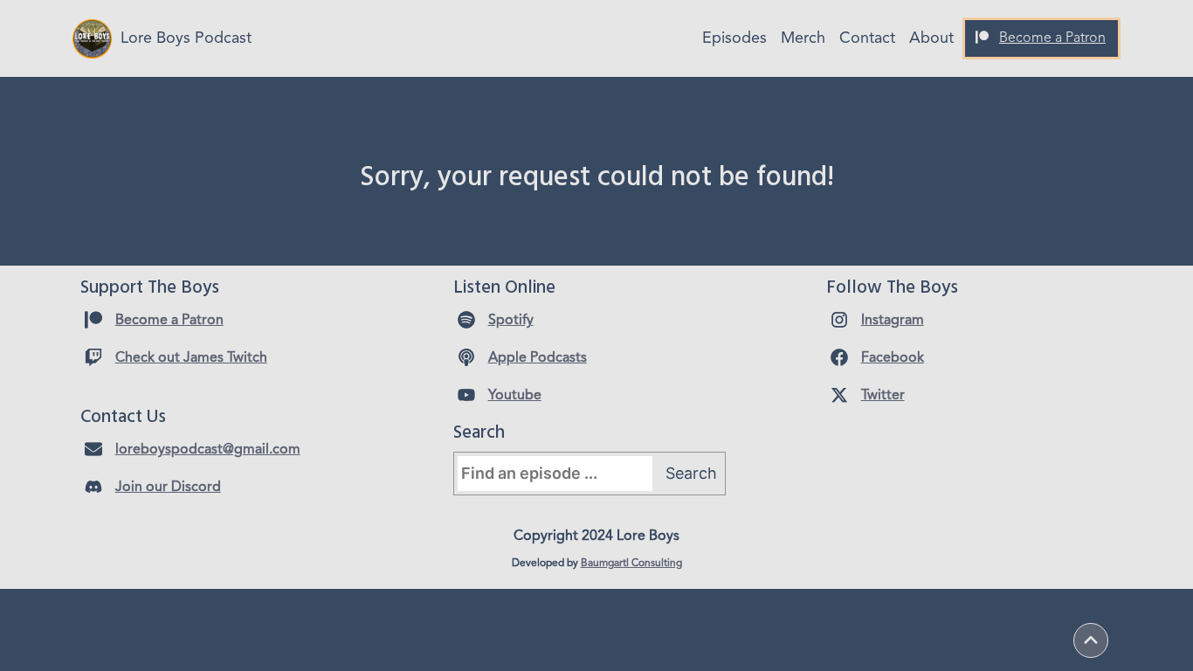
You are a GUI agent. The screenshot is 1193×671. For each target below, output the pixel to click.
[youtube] (466, 395)
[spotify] (466, 320)
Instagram (892, 321)
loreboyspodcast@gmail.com (207, 450)
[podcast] (466, 357)
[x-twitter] (839, 395)
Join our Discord (168, 488)
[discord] (93, 487)
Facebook (892, 358)
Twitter (883, 396)
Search (691, 473)
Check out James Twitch (191, 358)
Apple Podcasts (537, 358)
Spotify (511, 321)
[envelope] (93, 449)
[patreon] (982, 37)
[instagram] (839, 320)
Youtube (514, 396)
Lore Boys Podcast (186, 38)
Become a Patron (1052, 38)
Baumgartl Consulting (631, 563)
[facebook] (839, 357)
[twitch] (93, 357)
